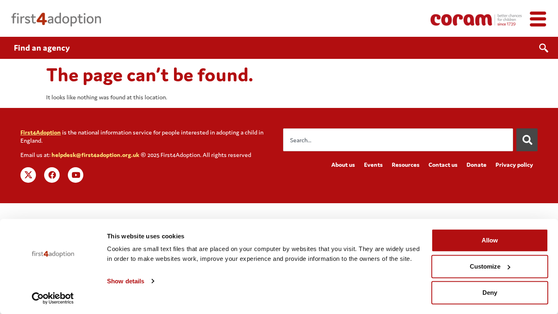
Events (373, 164)
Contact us (443, 164)
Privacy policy (514, 164)
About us (343, 164)
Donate (476, 164)
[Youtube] (75, 175)
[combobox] (398, 139)
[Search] (527, 139)
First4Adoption (40, 132)
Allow (490, 240)
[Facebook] (52, 175)
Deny (489, 292)
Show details (125, 281)
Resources (406, 164)
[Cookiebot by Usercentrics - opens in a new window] (53, 298)
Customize (485, 266)
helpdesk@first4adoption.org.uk (95, 155)
